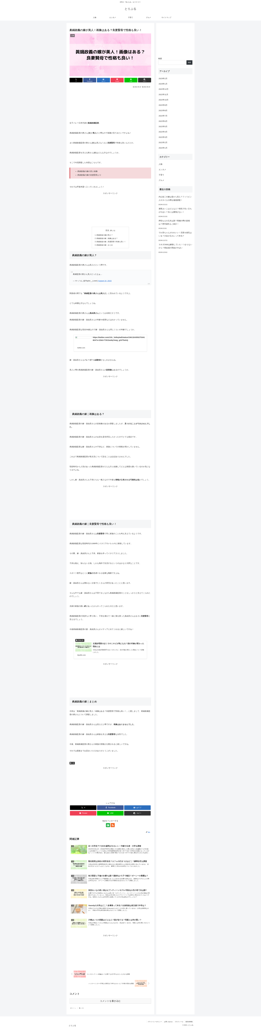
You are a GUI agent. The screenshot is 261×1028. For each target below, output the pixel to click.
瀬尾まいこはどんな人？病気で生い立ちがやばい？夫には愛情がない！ (175, 210)
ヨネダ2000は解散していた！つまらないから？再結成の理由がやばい (175, 246)
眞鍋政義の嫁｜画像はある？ (107, 238)
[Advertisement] (110, 104)
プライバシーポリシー (155, 1021)
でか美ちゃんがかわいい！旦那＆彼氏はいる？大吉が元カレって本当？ (175, 234)
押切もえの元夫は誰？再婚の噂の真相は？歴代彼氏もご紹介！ (174, 222)
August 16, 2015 (105, 281)
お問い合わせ (168, 1021)
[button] (144, 80)
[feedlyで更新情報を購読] (108, 825)
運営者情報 (189, 1021)
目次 (107, 230)
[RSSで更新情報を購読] (113, 825)
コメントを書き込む (110, 1001)
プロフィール (179, 1021)
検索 (160, 59)
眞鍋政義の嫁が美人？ (104, 235)
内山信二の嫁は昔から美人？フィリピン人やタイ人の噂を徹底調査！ (175, 198)
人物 (73, 763)
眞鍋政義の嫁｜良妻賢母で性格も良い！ (111, 242)
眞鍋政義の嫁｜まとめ (104, 245)
